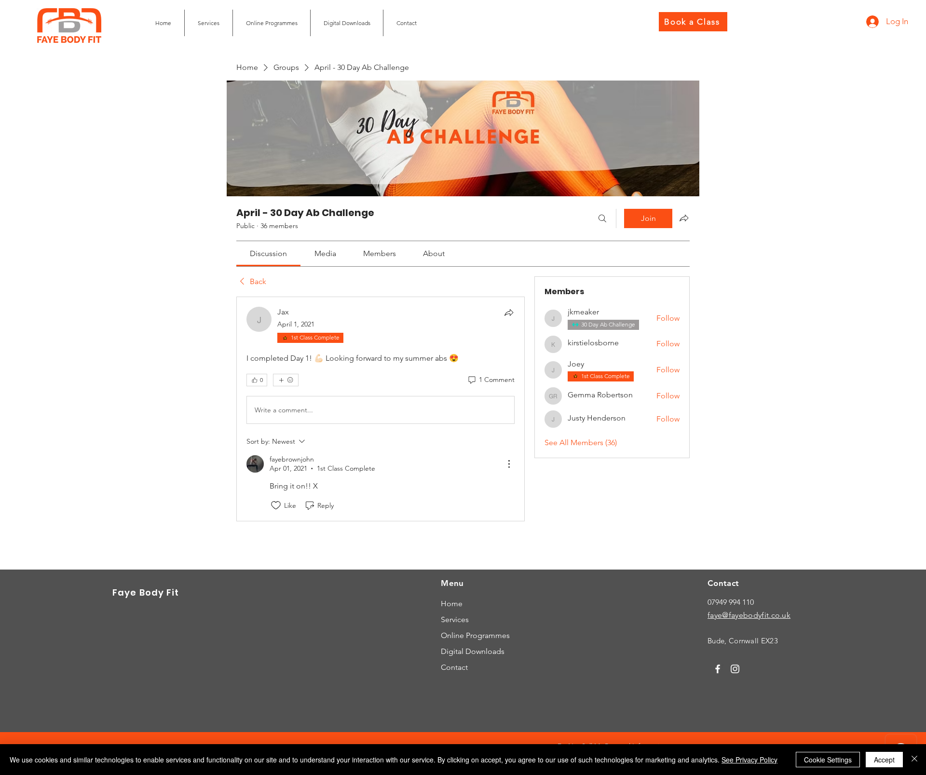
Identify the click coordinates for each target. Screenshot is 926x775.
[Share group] (684, 218)
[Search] (602, 218)
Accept (884, 759)
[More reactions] (286, 380)
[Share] (509, 312)
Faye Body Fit (145, 592)
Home (452, 603)
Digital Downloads (472, 651)
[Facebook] (717, 669)
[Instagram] (735, 669)
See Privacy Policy (749, 759)
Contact (454, 667)
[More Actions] (509, 464)
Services (455, 619)
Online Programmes (475, 635)
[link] (268, 253)
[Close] (914, 759)
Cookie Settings (828, 759)
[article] (380, 409)
